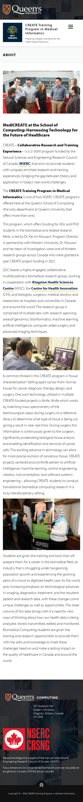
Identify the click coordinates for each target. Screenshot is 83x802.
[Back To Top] (41, 785)
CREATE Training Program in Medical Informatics (41, 29)
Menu (71, 27)
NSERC (24, 163)
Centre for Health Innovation (54, 288)
